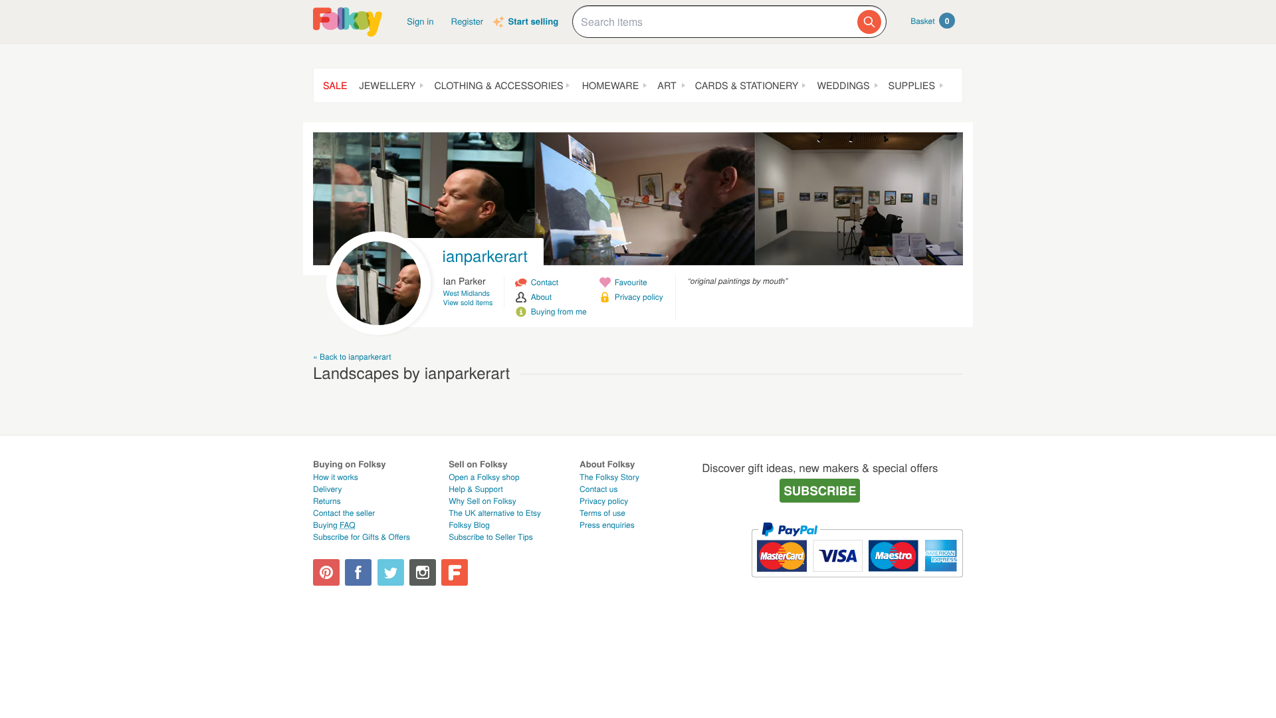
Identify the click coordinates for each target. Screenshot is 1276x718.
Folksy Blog (469, 525)
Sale (335, 85)
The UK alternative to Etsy (495, 513)
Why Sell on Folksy (482, 501)
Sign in (420, 21)
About (541, 296)
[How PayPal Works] (857, 583)
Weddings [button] (843, 85)
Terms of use (602, 513)
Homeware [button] (610, 85)
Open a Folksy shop (484, 477)
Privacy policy (639, 296)
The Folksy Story (609, 477)
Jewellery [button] (388, 85)
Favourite (631, 282)
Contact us (598, 489)
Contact (544, 282)
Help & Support (476, 489)
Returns (327, 501)
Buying (334, 525)
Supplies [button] (912, 85)
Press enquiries (607, 525)
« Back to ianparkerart (352, 356)
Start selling (533, 21)
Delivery (327, 489)
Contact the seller (344, 513)
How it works (335, 477)
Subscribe (820, 490)
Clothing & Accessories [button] (498, 85)
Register (467, 21)
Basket (929, 21)
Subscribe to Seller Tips (491, 536)
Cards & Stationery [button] (747, 85)
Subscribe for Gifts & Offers (361, 536)
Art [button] (666, 85)
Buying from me (559, 311)
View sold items (468, 303)
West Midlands (466, 294)
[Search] (869, 22)
